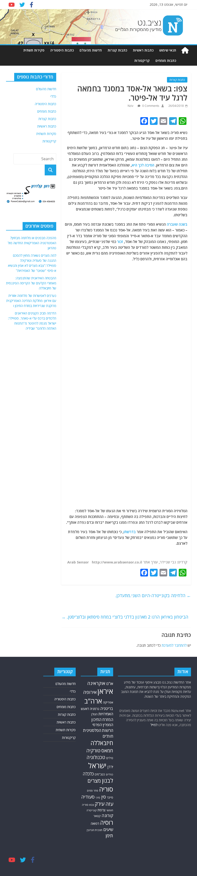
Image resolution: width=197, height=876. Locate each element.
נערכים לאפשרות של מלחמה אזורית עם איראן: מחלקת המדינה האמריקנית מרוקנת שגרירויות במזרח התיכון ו (31, 300)
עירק (100, 803)
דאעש (85, 708)
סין (103, 797)
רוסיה (106, 822)
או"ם (109, 683)
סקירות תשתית (33, 50)
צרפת (101, 809)
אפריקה (108, 702)
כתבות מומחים (165, 60)
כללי (53, 96)
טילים (109, 758)
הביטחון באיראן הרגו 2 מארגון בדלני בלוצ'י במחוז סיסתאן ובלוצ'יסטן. (124, 617)
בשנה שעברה (177, 224)
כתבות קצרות (117, 50)
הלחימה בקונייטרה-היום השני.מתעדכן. (153, 595)
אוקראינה (96, 683)
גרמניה (94, 708)
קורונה (107, 815)
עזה (109, 803)
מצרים (94, 780)
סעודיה (88, 797)
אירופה (90, 692)
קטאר (97, 816)
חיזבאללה (102, 743)
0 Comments (150, 106)
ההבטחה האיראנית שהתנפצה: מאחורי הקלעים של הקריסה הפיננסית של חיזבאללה (31, 283)
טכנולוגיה (95, 757)
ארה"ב (93, 700)
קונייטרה (91, 810)
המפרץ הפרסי (102, 724)
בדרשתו (129, 531)
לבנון (107, 780)
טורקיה (93, 750)
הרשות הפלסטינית (98, 730)
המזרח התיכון (102, 719)
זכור (120, 241)
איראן (105, 691)
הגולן (94, 714)
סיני (98, 797)
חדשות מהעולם (91, 50)
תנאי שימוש (167, 50)
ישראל (97, 765)
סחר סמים (92, 790)
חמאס (107, 750)
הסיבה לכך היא (143, 165)
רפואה (95, 823)
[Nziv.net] (185, 50)
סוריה (106, 789)
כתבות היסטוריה (62, 50)
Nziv (131, 106)
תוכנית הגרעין (94, 830)
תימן (109, 835)
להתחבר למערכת (174, 645)
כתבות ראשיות (143, 50)
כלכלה (88, 774)
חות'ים (108, 736)
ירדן (110, 766)
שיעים (108, 829)
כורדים (109, 774)
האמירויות (105, 713)
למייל (153, 725)
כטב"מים (100, 774)
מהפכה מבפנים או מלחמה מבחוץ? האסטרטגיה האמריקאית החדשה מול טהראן (32, 243)
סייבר (110, 797)
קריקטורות (142, 60)
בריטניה (106, 708)
